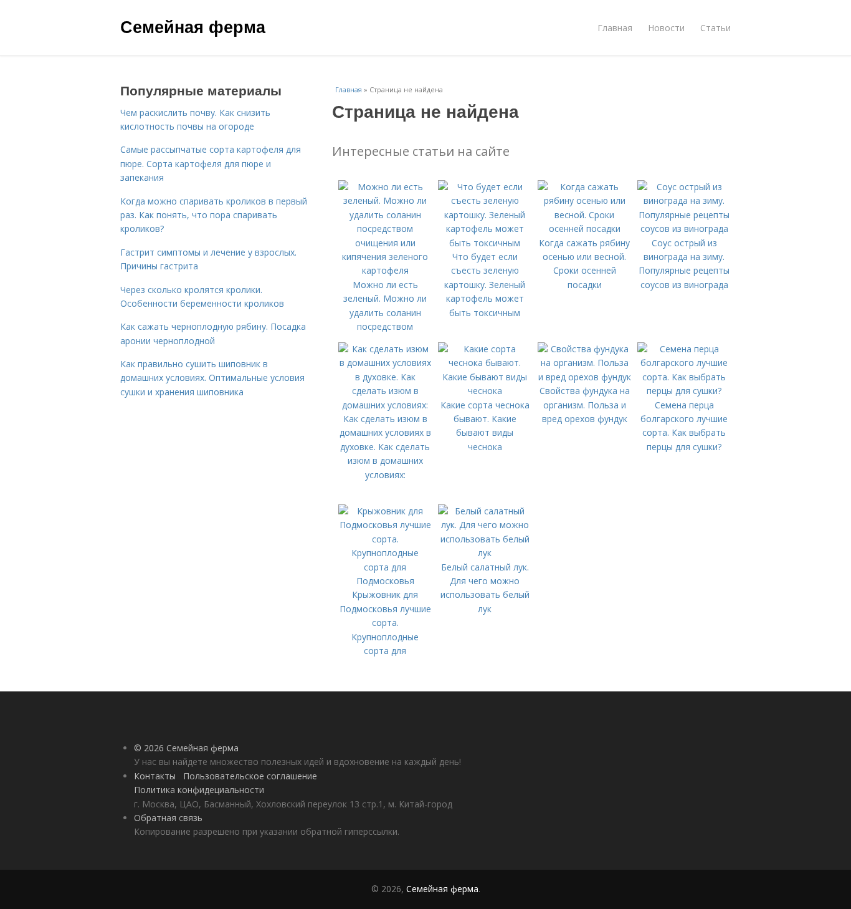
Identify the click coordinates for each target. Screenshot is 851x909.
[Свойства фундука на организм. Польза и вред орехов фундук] (584, 377)
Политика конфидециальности (199, 790)
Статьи (715, 28)
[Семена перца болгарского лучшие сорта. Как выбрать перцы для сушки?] (684, 391)
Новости (666, 28)
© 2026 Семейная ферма (186, 748)
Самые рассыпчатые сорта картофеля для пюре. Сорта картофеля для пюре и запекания (210, 163)
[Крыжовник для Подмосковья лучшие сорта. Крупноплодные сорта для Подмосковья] (385, 581)
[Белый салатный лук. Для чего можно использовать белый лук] (484, 553)
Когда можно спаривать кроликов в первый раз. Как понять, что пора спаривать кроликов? (213, 215)
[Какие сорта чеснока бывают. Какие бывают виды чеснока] (484, 391)
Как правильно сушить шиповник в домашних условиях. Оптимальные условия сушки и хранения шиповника (212, 378)
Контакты (155, 776)
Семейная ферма (192, 26)
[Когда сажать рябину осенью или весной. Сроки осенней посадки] (584, 228)
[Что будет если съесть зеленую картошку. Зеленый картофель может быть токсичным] (484, 243)
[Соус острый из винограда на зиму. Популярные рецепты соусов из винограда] (684, 228)
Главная (614, 28)
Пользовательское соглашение (250, 776)
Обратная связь (168, 818)
